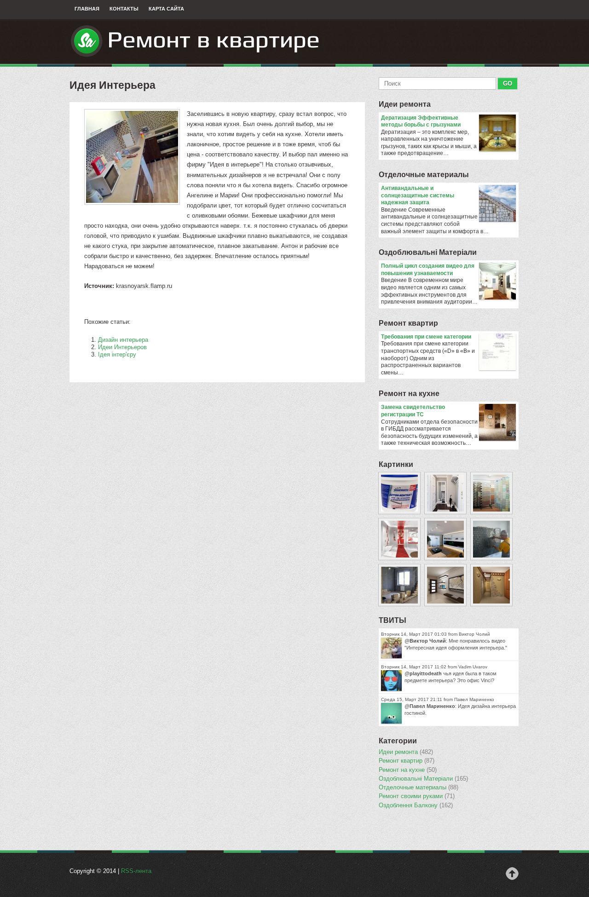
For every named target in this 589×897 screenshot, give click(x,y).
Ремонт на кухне (409, 393)
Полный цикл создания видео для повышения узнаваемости (427, 269)
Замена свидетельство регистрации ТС (413, 411)
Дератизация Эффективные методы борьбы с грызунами (421, 121)
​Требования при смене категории (426, 337)
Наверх (512, 873)
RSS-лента (136, 871)
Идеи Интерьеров (122, 347)
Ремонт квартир (408, 323)
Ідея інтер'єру (117, 354)
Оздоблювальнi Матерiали (428, 252)
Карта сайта (166, 9)
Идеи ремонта (405, 104)
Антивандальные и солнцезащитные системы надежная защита (417, 195)
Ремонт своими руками (417, 796)
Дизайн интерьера (123, 339)
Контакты (124, 9)
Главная (87, 9)
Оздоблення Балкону (416, 805)
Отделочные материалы (424, 174)
